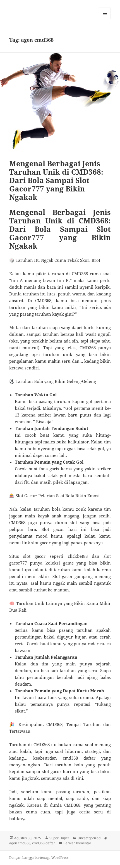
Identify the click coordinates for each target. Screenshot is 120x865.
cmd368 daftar (79, 758)
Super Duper (59, 838)
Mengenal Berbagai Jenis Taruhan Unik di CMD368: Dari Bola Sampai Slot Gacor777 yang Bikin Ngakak (56, 180)
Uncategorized (89, 838)
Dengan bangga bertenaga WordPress (38, 857)
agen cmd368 (19, 843)
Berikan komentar (77, 843)
